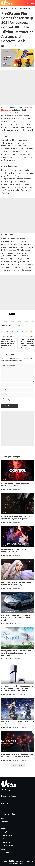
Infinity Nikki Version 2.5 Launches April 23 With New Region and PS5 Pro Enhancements (16, 653)
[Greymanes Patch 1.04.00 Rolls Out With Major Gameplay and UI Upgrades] (17, 503)
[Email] (31, 331)
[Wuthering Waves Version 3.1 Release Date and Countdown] (17, 708)
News (4, 479)
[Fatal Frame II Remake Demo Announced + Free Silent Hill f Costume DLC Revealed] (17, 741)
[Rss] (9, 789)
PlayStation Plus (16, 325)
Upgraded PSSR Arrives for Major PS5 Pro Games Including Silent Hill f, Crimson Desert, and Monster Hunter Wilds (17, 688)
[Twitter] (17, 331)
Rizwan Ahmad (9, 46)
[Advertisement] (17, 87)
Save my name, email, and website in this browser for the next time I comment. (17, 400)
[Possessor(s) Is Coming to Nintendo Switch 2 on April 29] (17, 536)
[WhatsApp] (22, 331)
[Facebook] (12, 331)
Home (3, 8)
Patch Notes (10, 611)
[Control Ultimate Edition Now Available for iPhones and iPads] (17, 470)
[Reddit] (26, 331)
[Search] (27, 3)
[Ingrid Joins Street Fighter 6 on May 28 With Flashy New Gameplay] (17, 569)
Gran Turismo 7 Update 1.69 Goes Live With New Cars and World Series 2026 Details (15, 617)
